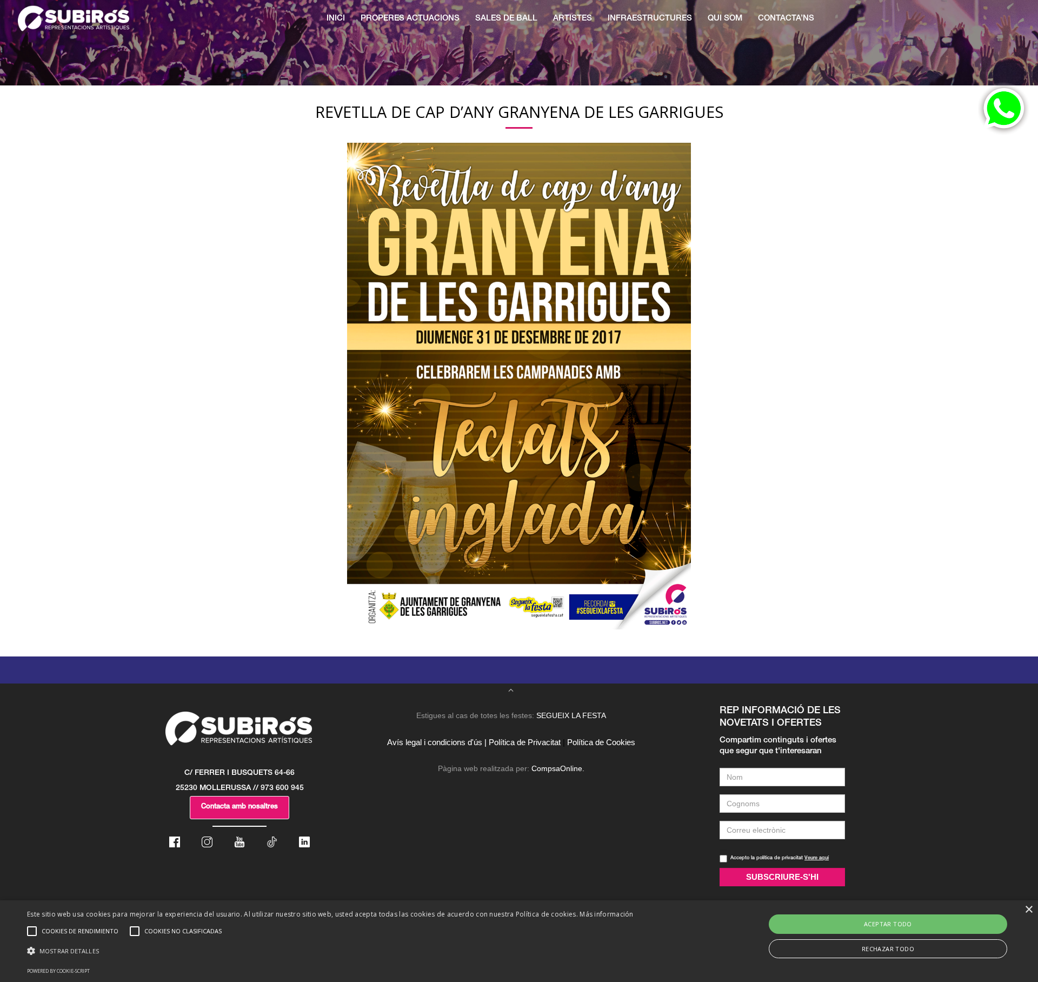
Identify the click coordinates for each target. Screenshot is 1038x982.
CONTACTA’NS (786, 19)
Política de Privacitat (525, 742)
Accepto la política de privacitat (779, 858)
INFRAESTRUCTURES (650, 19)
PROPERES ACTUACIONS (410, 19)
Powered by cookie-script (58, 970)
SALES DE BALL (506, 19)
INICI (336, 19)
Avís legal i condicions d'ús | (437, 742)
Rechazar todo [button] (888, 949)
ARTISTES (572, 19)
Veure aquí (816, 858)
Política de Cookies (601, 742)
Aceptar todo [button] (888, 924)
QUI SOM (725, 19)
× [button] (1028, 910)
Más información (607, 914)
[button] (330, 951)
